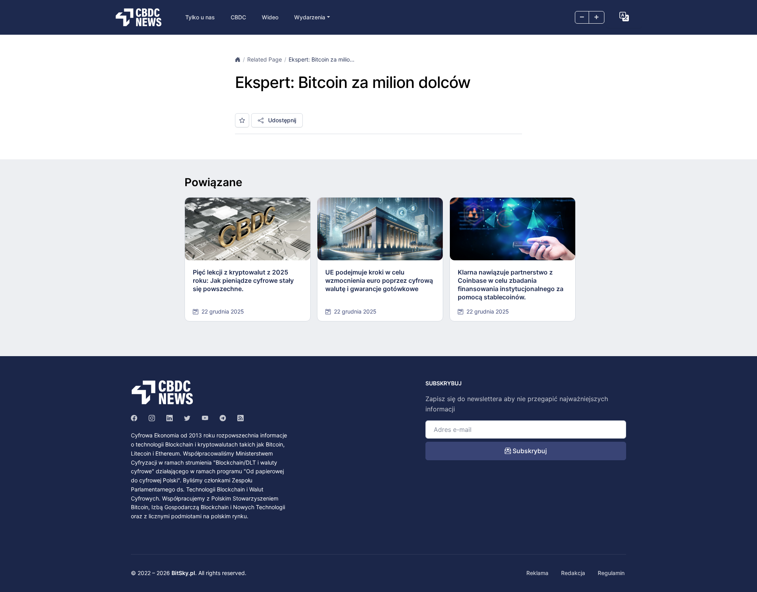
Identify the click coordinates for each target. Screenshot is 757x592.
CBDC (238, 17)
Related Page (264, 59)
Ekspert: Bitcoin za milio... (321, 59)
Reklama (537, 573)
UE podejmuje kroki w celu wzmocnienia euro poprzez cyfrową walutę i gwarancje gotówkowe (379, 280)
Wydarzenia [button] (309, 17)
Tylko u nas (200, 17)
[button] (624, 16)
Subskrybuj (529, 451)
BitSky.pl (183, 573)
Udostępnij (281, 120)
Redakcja (573, 573)
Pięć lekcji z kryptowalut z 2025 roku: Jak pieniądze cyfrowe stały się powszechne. (243, 280)
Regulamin (611, 573)
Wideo (270, 17)
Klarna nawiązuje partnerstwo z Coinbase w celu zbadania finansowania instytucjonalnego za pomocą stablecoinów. (510, 284)
